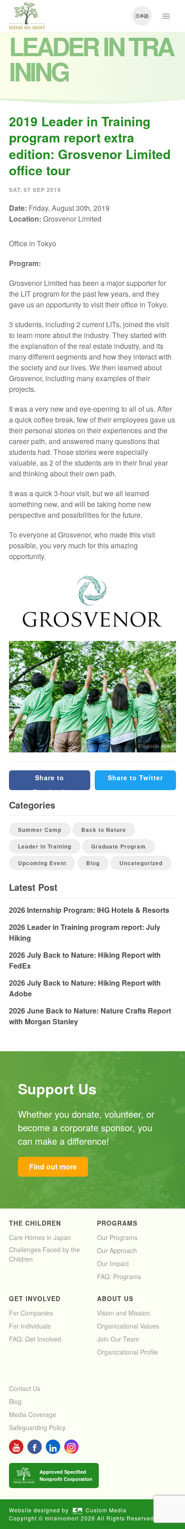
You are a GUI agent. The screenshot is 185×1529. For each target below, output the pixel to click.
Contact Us (24, 1388)
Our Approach (117, 1250)
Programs (117, 1222)
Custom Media (106, 1510)
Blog (93, 863)
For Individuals (30, 1325)
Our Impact (113, 1263)
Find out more (53, 1166)
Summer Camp (40, 830)
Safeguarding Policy (37, 1427)
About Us (115, 1298)
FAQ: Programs (119, 1276)
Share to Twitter (135, 777)
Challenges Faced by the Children (44, 1254)
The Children (35, 1222)
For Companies (31, 1312)
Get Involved (35, 1298)
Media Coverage (32, 1414)
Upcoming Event (42, 863)
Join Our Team (118, 1338)
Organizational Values (128, 1325)
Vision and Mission (123, 1312)
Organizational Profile (127, 1351)
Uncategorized (141, 863)
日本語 (142, 16)
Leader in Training (44, 846)
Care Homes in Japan (40, 1237)
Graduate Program (118, 846)
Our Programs (117, 1237)
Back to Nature (103, 830)
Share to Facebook (50, 781)
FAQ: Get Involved (35, 1338)
